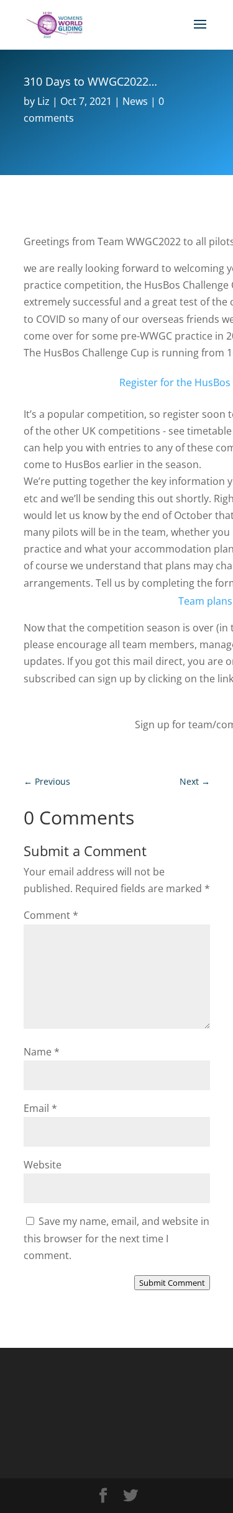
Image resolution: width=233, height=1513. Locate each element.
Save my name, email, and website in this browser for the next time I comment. (116, 1238)
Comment (51, 915)
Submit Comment (172, 1282)
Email (40, 1108)
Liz (43, 101)
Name (42, 1052)
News (135, 101)
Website (43, 1165)
